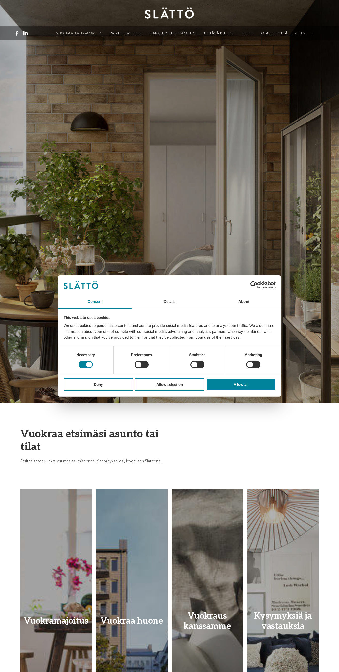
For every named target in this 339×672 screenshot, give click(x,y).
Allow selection (169, 384)
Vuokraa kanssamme (76, 33)
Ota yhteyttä (274, 33)
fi (310, 33)
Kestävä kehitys (218, 33)
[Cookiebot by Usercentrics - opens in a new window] (254, 285)
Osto (248, 33)
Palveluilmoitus (125, 33)
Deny (98, 384)
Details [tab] (170, 301)
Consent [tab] (95, 301)
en (303, 33)
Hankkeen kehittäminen (172, 33)
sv (295, 33)
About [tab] (243, 301)
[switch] (142, 364)
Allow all (241, 384)
